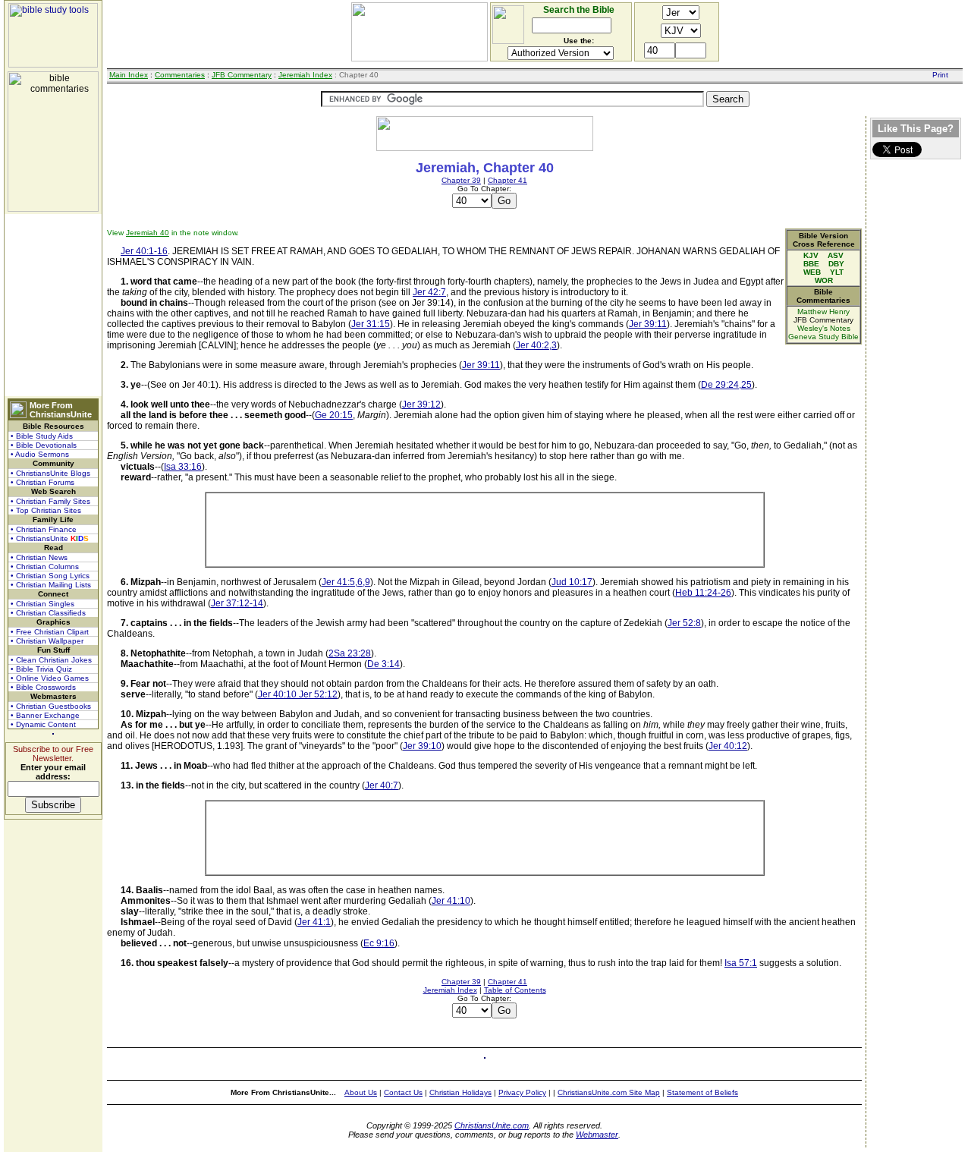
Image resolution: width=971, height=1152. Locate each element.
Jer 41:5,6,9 (346, 582)
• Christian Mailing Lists (51, 585)
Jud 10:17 (571, 582)
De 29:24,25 (726, 384)
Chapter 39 (461, 180)
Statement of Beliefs (702, 1092)
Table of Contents (515, 990)
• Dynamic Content (43, 724)
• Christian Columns (45, 566)
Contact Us (403, 1092)
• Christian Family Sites (50, 501)
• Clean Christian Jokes (51, 660)
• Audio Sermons (40, 454)
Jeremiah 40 (147, 232)
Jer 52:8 (684, 623)
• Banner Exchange (45, 715)
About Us (360, 1092)
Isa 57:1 (740, 963)
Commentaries (180, 75)
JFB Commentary (242, 75)
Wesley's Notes (823, 328)
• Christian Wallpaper (47, 641)
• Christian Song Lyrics (50, 575)
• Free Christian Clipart (50, 632)
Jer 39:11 (648, 324)
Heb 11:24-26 (703, 592)
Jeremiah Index (305, 75)
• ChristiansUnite (50, 538)
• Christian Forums (42, 482)
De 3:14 (383, 664)
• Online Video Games (50, 678)
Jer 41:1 (314, 922)
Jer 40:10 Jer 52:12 (298, 694)
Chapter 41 (507, 180)
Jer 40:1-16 (144, 251)
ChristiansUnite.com (491, 1125)
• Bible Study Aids (42, 436)
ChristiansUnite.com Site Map (609, 1092)
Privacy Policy (522, 1092)
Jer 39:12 (421, 404)
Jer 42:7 (429, 292)
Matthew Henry (823, 311)
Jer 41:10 (451, 900)
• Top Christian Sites (46, 510)
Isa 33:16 (183, 466)
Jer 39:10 (422, 746)
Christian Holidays (460, 1092)
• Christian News (39, 557)
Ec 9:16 (378, 943)
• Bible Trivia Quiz (41, 669)
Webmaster (597, 1134)
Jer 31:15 (370, 324)
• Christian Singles (42, 604)
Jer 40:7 (381, 785)
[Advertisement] (53, 305)
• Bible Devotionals (44, 445)
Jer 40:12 (728, 746)
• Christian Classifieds (48, 613)
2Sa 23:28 (349, 653)
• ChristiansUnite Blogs (50, 473)
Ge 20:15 (334, 415)
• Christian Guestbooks (51, 706)
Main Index (128, 75)
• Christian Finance (44, 529)
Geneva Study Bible (823, 336)
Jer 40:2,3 (536, 345)
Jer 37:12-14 (237, 603)
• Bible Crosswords (43, 687)
